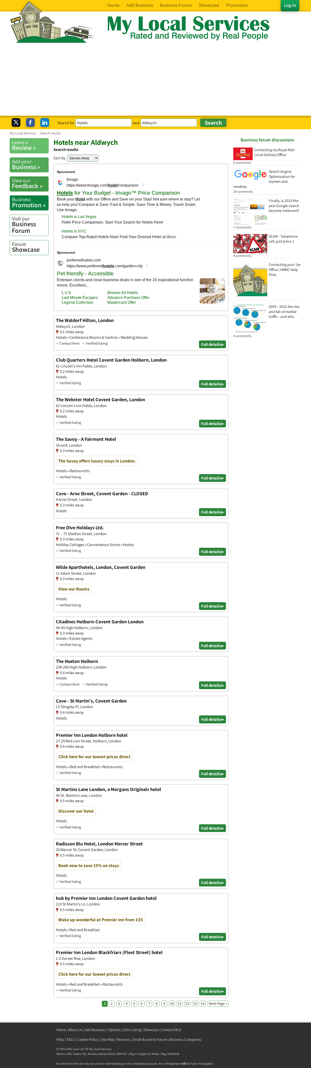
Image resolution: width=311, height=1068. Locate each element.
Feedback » (27, 183)
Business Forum (24, 225)
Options (114, 1029)
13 (195, 1003)
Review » (24, 145)
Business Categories (185, 1039)
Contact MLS (171, 1029)
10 (172, 1003)
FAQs (60, 1039)
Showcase (26, 247)
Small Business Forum (149, 1039)
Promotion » (29, 202)
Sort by (59, 158)
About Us (75, 1029)
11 (179, 1003)
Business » (26, 164)
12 (187, 1003)
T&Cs (71, 1039)
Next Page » (218, 1003)
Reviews (123, 1039)
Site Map (107, 1039)
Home (61, 1029)
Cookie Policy (87, 1039)
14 (203, 1003)
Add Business (95, 1029)
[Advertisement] (155, 79)
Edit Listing (132, 1029)
